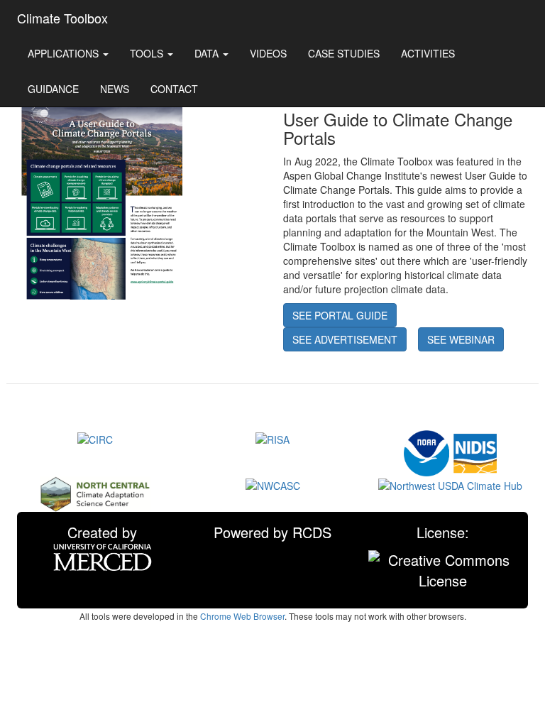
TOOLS (148, 53)
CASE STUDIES (344, 53)
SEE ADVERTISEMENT (344, 339)
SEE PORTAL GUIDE (339, 315)
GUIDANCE (53, 89)
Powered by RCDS (272, 532)
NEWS (114, 89)
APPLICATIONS (64, 53)
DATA (207, 53)
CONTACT (174, 89)
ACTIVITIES (428, 53)
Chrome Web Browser (242, 616)
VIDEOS (268, 53)
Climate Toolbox (62, 18)
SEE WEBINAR (461, 339)
